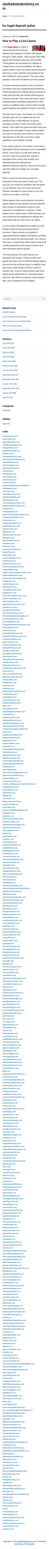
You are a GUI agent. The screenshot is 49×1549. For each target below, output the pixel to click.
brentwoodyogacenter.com (13, 1323)
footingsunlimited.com (11, 1291)
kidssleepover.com (10, 488)
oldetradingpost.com (11, 601)
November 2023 (9, 379)
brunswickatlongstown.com (13, 1010)
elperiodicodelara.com (11, 442)
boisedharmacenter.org (12, 828)
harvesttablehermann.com (13, 619)
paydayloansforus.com (12, 494)
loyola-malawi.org (9, 836)
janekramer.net (8, 1016)
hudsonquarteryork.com (12, 1399)
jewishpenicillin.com (10, 778)
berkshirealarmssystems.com (14, 691)
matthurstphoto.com (11, 1436)
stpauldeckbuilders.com (12, 1288)
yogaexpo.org (8, 816)
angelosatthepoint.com (12, 1143)
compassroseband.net (11, 1172)
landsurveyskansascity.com (13, 1285)
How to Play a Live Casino (19, 41)
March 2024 (7, 361)
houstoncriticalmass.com (12, 886)
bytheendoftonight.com (12, 845)
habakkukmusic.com (11, 1233)
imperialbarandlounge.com (13, 659)
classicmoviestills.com (11, 862)
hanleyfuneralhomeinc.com (13, 723)
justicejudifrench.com (11, 996)
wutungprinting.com (10, 1057)
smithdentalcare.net (10, 1520)
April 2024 (6, 357)
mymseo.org (7, 1497)
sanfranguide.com (10, 877)
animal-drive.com (9, 1178)
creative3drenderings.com (13, 1210)
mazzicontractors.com (11, 1381)
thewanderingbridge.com (12, 999)
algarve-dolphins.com (11, 1048)
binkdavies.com (9, 926)
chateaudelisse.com (10, 570)
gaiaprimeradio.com (10, 1025)
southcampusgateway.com (13, 567)
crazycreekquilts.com (11, 923)
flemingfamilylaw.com (11, 1480)
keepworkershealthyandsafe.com (16, 514)
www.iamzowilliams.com (12, 1367)
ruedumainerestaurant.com (13, 958)
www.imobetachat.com (12, 1222)
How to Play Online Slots (12, 326)
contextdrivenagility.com (12, 984)
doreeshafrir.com (9, 975)
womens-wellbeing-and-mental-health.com (19, 784)
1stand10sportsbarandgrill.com (15, 729)
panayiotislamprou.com (12, 564)
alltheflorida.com (9, 1439)
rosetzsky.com (8, 961)
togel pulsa (13, 47)
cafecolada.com (9, 865)
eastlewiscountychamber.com (14, 897)
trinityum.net (8, 1378)
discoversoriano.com (11, 868)
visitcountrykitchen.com (12, 1045)
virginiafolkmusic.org (11, 787)
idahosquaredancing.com (12, 677)
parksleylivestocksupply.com (14, 825)
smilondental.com (9, 741)
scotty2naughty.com (11, 972)
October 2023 (8, 384)
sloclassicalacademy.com (12, 903)
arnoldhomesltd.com (11, 651)
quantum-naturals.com (12, 1425)
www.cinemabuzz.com (11, 1349)
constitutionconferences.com (14, 1161)
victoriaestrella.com (10, 1117)
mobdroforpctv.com (10, 854)
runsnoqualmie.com (10, 1294)
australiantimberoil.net (11, 610)
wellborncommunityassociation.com (17, 572)
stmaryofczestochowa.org (13, 993)
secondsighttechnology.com (13, 749)
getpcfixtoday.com (10, 529)
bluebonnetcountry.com (12, 535)
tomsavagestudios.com (12, 781)
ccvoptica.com (8, 1332)
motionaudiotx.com (10, 1506)
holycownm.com (9, 1106)
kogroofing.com (9, 552)
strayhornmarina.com (11, 912)
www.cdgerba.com (10, 1404)
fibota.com (7, 1401)
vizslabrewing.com (10, 694)
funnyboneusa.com (10, 1091)
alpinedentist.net (9, 555)
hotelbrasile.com (9, 581)
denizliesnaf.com (9, 1158)
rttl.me (5, 1509)
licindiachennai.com (10, 448)
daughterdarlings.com (11, 451)
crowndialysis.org (9, 770)
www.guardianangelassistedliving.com (18, 1410)
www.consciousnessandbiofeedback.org (18, 1364)
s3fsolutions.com (9, 630)
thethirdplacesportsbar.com (13, 1384)
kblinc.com (7, 706)
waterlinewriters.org (10, 1201)
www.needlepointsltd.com (13, 1306)
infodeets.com (8, 454)
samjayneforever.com (11, 1433)
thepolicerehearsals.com (12, 891)
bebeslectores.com (10, 607)
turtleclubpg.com (9, 1112)
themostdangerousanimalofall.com (16, 888)
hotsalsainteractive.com (12, 457)
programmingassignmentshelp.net (16, 485)
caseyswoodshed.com (11, 1152)
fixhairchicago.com (10, 1155)
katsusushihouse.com (11, 952)
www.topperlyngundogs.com (14, 1257)
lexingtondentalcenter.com (13, 764)
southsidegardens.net (11, 1375)
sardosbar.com (8, 685)
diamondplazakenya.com (12, 1416)
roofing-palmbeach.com (12, 645)
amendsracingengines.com (13, 1274)
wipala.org (7, 833)
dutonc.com (7, 1030)
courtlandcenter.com (11, 1123)
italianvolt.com (8, 688)
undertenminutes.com (11, 468)
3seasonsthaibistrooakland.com (15, 810)
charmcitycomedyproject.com (14, 978)
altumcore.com (8, 1175)
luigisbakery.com (9, 1338)
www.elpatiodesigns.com (12, 1396)
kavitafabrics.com (10, 1100)
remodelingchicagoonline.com (14, 1320)
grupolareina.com (9, 593)
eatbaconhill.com (9, 483)
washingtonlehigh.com (11, 1335)
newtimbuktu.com (10, 477)
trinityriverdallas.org (10, 804)
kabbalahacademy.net (11, 738)
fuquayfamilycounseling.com (14, 1488)
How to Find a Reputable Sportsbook (17, 330)
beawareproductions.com (13, 981)
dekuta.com (7, 1346)
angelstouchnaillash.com (12, 735)
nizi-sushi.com (8, 1019)
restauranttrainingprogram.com (15, 772)
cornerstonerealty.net (11, 1361)
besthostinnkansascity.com (13, 1517)
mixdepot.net (8, 1352)
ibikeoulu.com (8, 987)
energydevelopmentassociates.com (16, 625)
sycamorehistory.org (11, 1358)
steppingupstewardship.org (13, 1329)
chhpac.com (7, 1500)
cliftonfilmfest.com (10, 656)
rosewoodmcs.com (10, 1355)
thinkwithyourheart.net (11, 665)
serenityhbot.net (9, 1239)
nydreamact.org (9, 520)
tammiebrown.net (9, 1027)
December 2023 (9, 375)
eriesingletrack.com (10, 709)
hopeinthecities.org (10, 848)
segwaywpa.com (9, 1193)
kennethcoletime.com (11, 1004)
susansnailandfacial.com (12, 1245)
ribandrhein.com (9, 793)
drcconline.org (8, 1132)
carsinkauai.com (9, 1445)
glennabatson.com (10, 909)
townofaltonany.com (11, 1068)
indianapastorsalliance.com (13, 1146)
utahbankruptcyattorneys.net (14, 668)
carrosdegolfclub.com (11, 622)
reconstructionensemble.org (13, 1097)
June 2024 (7, 348)
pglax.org (6, 1071)
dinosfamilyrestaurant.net (13, 613)
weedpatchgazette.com (12, 703)
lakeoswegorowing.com (12, 1486)
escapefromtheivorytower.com (14, 636)
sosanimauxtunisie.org (11, 549)
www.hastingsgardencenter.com (15, 1370)
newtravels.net (8, 491)
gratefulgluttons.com (11, 851)
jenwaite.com (8, 1468)
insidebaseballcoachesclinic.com (15, 1442)
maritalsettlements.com (12, 1059)
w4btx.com (7, 732)
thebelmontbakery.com (11, 497)
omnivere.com (8, 471)
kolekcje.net (7, 796)
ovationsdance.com (10, 790)
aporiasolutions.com (11, 1190)
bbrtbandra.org (9, 532)
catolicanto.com (9, 798)
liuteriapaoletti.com (10, 1077)
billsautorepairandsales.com (14, 1422)
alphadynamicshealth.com (13, 1456)
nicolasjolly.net (8, 943)
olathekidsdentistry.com (12, 720)
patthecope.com (9, 1164)
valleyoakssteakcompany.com (14, 1149)
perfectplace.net (9, 807)
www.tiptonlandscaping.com (14, 1326)
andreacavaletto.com (11, 822)
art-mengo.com (9, 1022)
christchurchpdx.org (10, 929)
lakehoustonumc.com (11, 1230)
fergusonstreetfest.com (12, 1430)
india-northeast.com (10, 642)
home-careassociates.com (13, 819)
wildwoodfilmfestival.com (12, 575)
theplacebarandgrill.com (12, 1135)
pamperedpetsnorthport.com (14, 712)
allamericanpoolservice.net (13, 775)
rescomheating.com (10, 1512)
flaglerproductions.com (12, 914)
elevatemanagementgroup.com (15, 1471)
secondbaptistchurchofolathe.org (16, 1494)
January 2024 (8, 370)
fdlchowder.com (9, 1303)
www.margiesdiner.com (12, 1300)
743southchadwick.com (12, 639)
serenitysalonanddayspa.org (14, 459)
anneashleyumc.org (10, 1283)
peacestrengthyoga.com (12, 1265)
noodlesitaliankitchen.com (13, 517)
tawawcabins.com (10, 680)
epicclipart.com (8, 538)
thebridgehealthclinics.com (13, 1199)
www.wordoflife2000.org (12, 674)
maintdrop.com (9, 543)
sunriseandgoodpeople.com (13, 1080)
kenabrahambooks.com (12, 932)
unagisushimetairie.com (12, 523)
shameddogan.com (10, 1204)
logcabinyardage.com (11, 1216)
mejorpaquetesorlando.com (13, 726)
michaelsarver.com (10, 752)
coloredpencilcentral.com (12, 654)
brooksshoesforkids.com (12, 1184)
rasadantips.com (9, 474)
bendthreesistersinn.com (12, 1085)
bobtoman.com (9, 546)
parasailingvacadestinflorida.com (16, 1451)
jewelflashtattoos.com (11, 526)
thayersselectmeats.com (12, 1187)
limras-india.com (9, 439)
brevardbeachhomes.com (12, 633)
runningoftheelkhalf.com (12, 1259)
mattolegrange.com (10, 1036)
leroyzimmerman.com (11, 1474)
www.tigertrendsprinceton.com (15, 1251)
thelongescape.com (10, 1033)
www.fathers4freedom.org (13, 1254)
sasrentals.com (9, 746)
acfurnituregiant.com (11, 465)
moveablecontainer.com (12, 590)
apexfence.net (8, 1529)
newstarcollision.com (11, 743)
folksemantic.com (9, 683)
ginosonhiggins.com (10, 1054)
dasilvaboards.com (10, 906)
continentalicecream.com (12, 920)
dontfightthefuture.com (12, 648)
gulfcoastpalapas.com (11, 1196)
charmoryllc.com (9, 880)
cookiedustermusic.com (12, 1094)
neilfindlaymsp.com (10, 1126)
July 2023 (6, 397)
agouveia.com (8, 1491)
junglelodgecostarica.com (13, 1039)
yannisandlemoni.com (11, 700)
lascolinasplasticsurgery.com (14, 1312)
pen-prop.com (8, 1248)
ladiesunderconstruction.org (14, 604)
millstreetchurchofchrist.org (13, 1448)
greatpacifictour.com (11, 1114)
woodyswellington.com (12, 1390)
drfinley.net (7, 1477)
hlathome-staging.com (11, 758)
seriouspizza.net (9, 1170)
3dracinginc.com (9, 883)
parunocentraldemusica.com (14, 1407)
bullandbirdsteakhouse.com (13, 1309)
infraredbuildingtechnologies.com (16, 616)
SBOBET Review (9, 312)
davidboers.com (9, 1219)
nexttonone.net (8, 1236)
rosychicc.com (8, 839)
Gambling (6, 410)
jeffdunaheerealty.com (11, 1262)
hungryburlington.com (11, 1007)
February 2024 (8, 366)
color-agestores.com (11, 830)
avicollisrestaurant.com (12, 1129)
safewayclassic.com (10, 500)
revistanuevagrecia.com (12, 967)
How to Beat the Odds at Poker (15, 317)
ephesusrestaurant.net (11, 1387)
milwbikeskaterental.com (12, 1062)
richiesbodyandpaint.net (12, 445)
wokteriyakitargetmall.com (13, 761)
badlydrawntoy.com (10, 1228)
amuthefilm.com (9, 938)
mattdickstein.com (10, 1225)
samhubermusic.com (11, 1526)
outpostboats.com (10, 842)
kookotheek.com (9, 561)
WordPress (19, 1544)
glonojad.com (8, 964)
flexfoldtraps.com (9, 1271)
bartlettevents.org (10, 587)
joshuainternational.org (12, 1242)
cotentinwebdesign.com (12, 598)
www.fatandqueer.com (11, 1280)
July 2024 (6, 343)
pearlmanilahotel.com (11, 540)
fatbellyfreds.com (9, 1393)
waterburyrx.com (9, 1138)
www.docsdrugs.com (11, 1297)
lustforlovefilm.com (10, 941)
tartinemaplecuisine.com (12, 1013)
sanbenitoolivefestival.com (13, 859)
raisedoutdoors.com (10, 662)
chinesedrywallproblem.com (13, 1083)
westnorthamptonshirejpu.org (14, 578)
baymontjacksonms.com (12, 1065)
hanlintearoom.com (10, 1462)
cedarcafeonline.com (11, 462)
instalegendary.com (10, 512)
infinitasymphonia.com (11, 946)
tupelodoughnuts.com (11, 717)
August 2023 (8, 393)
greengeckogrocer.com (11, 755)
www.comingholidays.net (12, 874)
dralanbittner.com (9, 697)
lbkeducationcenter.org (11, 801)
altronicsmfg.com (9, 480)
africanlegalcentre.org (11, 949)
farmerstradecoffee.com (12, 1213)
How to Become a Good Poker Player (17, 321)
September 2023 (9, 388)
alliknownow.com (9, 894)
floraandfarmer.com (10, 628)
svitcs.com (7, 1167)
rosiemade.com (9, 714)
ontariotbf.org (8, 509)
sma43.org (7, 1317)
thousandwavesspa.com (12, 1120)
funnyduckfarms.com (11, 1465)
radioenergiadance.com (12, 558)
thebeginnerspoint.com (12, 871)
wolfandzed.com (9, 1343)
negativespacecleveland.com (14, 1074)
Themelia (30, 1544)
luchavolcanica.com (10, 1103)
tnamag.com (8, 1181)
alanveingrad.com (10, 1051)
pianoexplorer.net (9, 1373)
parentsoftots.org (9, 1207)
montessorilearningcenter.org (14, 1428)
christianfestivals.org (11, 1042)
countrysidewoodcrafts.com (14, 503)
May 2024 (6, 352)
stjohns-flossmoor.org (11, 1088)
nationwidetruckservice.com (13, 1109)
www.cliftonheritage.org (12, 1315)
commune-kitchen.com (11, 935)
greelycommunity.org (11, 955)
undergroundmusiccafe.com (14, 1523)
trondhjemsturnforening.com (14, 1413)
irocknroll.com (8, 671)
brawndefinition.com (11, 917)
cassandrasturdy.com (11, 856)
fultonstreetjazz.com (11, 584)
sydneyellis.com (9, 767)
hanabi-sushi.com (9, 1341)
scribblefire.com (9, 813)
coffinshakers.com (10, 990)
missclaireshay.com (10, 436)
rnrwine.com (7, 1483)
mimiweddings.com (10, 1514)
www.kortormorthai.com (12, 1277)
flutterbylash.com (9, 1459)
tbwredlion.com (9, 1419)
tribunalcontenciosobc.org (13, 900)
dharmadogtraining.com (12, 1503)
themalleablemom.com (11, 1001)
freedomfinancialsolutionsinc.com (16, 1268)
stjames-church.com (10, 969)
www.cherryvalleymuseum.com (15, 596)
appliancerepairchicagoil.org (14, 506)
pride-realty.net (8, 1454)
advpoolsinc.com (9, 1141)
